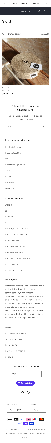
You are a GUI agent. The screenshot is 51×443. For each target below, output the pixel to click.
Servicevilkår (10, 188)
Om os (8, 170)
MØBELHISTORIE (12, 264)
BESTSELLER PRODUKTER (15, 333)
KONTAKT (9, 217)
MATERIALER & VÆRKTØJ (15, 351)
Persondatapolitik (13, 153)
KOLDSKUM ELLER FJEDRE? (16, 229)
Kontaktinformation (27, 433)
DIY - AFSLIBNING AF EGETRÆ (17, 258)
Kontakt (8, 176)
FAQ (6, 159)
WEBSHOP (9, 205)
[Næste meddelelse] (46, 3)
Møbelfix (14, 429)
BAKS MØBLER (11, 345)
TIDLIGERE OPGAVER (13, 339)
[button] (5, 11)
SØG (7, 211)
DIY (6, 222)
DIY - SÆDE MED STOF (14, 252)
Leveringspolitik (41, 433)
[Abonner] (43, 127)
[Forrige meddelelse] (5, 3)
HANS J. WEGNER (12, 240)
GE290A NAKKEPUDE (13, 270)
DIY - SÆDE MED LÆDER (15, 246)
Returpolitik (10, 182)
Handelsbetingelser (13, 147)
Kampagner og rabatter (15, 165)
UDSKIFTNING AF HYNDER (16, 234)
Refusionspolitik (11, 433)
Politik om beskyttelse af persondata (32, 429)
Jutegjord (5, 88)
